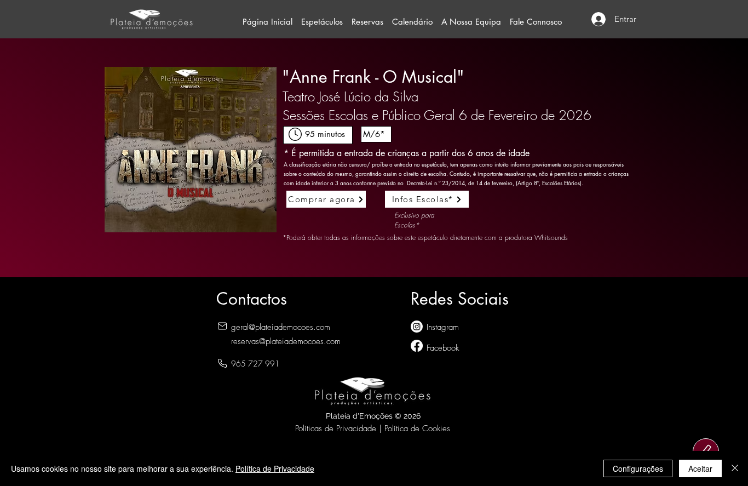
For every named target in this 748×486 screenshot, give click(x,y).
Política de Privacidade (274, 468)
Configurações (638, 468)
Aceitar (700, 468)
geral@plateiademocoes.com (280, 327)
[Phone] (222, 363)
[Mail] (222, 326)
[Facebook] (417, 346)
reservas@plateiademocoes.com (286, 341)
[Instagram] (417, 327)
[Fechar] (734, 468)
